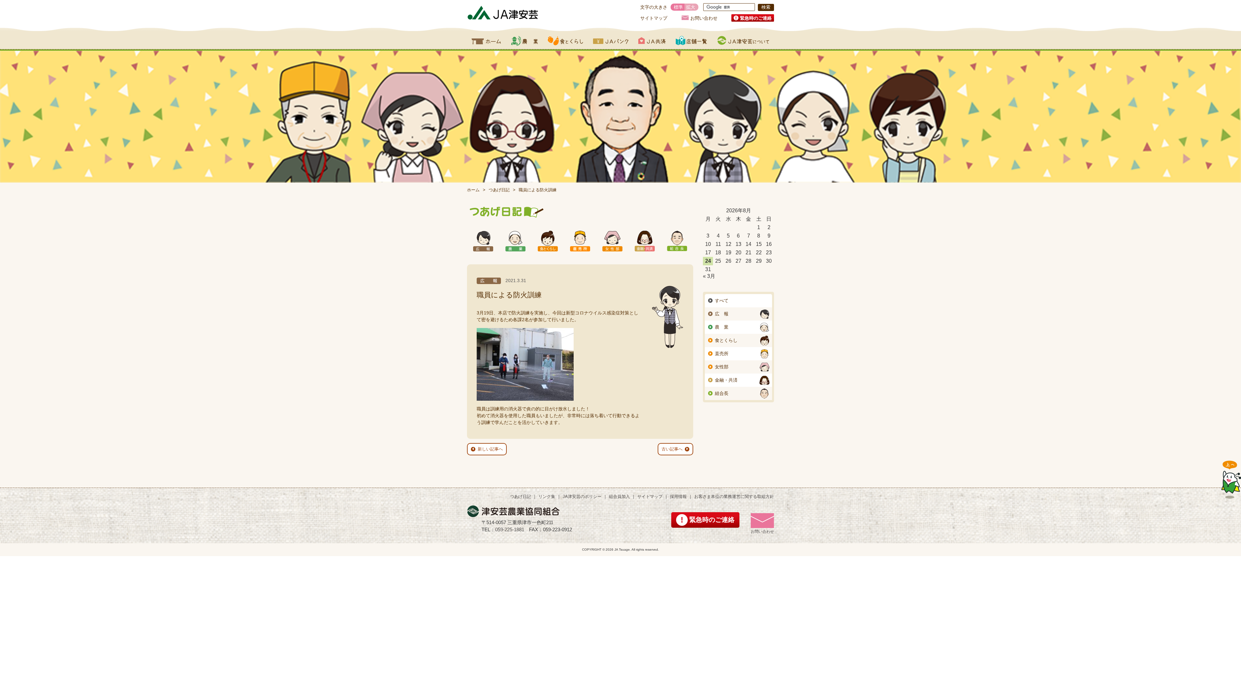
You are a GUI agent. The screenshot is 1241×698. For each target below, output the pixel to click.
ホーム (486, 41)
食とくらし (565, 41)
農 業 (721, 327)
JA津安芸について (743, 41)
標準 (678, 7)
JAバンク (610, 41)
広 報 (721, 313)
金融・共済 (726, 380)
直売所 (721, 353)
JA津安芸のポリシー (582, 496)
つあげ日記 (499, 189)
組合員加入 (619, 496)
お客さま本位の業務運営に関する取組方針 (734, 496)
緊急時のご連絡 (756, 18)
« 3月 (709, 276)
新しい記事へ (490, 449)
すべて (721, 300)
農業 (524, 41)
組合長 (721, 393)
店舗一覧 (692, 41)
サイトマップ (653, 18)
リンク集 (546, 496)
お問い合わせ (703, 18)
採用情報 (678, 496)
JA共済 (652, 41)
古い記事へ (672, 449)
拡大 (690, 7)
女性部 (721, 366)
